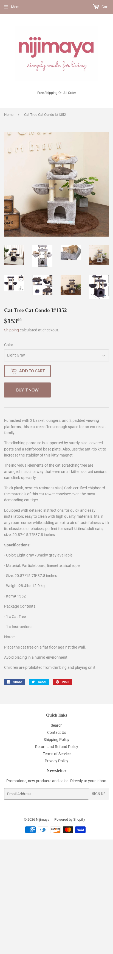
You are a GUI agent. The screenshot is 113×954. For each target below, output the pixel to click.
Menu (16, 7)
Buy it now (27, 390)
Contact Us (56, 732)
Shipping (11, 330)
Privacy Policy (56, 761)
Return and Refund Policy (56, 746)
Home (8, 115)
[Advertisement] (56, 896)
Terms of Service (56, 754)
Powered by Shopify (69, 819)
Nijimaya (42, 819)
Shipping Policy (56, 739)
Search (57, 725)
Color (8, 345)
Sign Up (98, 794)
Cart (105, 7)
